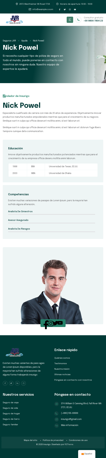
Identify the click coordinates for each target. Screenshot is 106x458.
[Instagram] (70, 9)
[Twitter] (65, 9)
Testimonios (60, 363)
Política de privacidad (53, 440)
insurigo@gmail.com (71, 419)
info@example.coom (43, 9)
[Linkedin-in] (17, 383)
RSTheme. (69, 444)
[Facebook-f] (60, 9)
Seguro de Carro (11, 419)
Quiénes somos (62, 358)
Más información (69, 425)
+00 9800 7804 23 (93, 21)
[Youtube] (75, 9)
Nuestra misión (62, 369)
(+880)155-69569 (69, 413)
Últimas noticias (62, 375)
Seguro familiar (10, 425)
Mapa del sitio (30, 440)
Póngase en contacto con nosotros (73, 380)
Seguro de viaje (11, 403)
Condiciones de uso (78, 440)
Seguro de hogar (11, 414)
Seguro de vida (10, 408)
